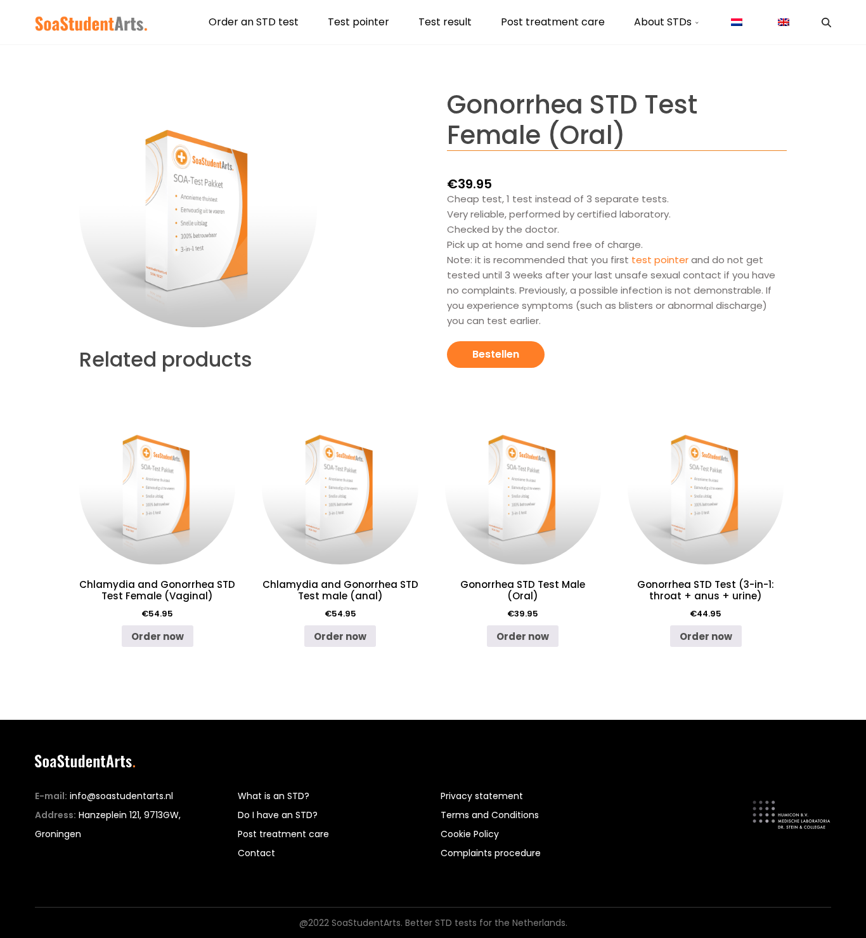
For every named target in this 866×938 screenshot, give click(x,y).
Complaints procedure (491, 853)
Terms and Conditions (490, 815)
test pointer (661, 259)
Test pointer (358, 22)
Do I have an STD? (278, 815)
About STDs (663, 22)
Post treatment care (553, 22)
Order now (157, 636)
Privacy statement (482, 796)
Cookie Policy (470, 834)
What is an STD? (273, 796)
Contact (256, 853)
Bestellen (495, 354)
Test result (445, 22)
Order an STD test (254, 22)
